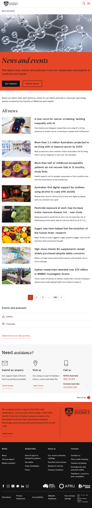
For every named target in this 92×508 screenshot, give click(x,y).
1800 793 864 (69, 379)
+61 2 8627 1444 (70, 387)
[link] (46, 126)
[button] (83, 4)
